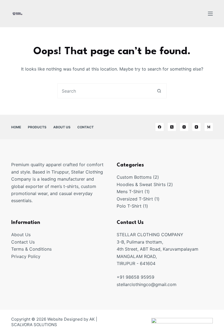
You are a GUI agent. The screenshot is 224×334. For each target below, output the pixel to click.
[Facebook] (159, 127)
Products (37, 127)
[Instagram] (184, 127)
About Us (61, 127)
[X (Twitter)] (172, 127)
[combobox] (105, 90)
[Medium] (209, 127)
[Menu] (210, 13)
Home (16, 127)
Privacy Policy (25, 256)
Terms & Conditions (31, 249)
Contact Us (23, 242)
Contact (85, 127)
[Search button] (159, 91)
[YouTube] (196, 127)
